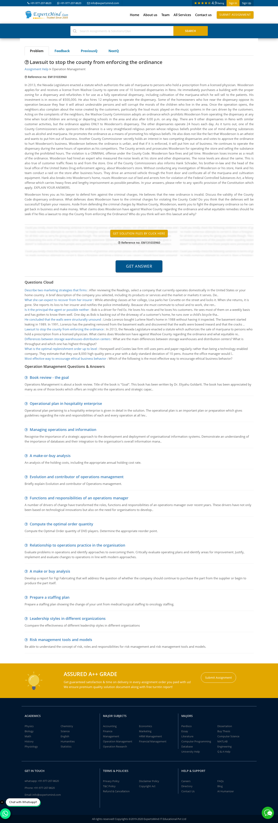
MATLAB (222, 741)
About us (150, 15)
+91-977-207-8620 (40, 3)
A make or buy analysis (50, 571)
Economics (145, 726)
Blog (220, 786)
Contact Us (188, 791)
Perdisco (186, 726)
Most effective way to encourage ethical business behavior (65, 358)
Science (65, 731)
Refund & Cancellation (116, 791)
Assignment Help (36, 69)
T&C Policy (109, 786)
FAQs (220, 781)
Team (165, 15)
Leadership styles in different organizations (68, 618)
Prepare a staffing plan (49, 597)
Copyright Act (147, 786)
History (29, 741)
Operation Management (117, 741)
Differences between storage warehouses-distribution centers (68, 339)
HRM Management (150, 736)
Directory (187, 786)
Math (28, 736)
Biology (29, 731)
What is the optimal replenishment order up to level (61, 349)
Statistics (66, 746)
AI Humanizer (225, 791)
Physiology (31, 746)
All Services (182, 15)
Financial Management (152, 741)
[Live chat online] (268, 813)
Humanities (68, 741)
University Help (190, 751)
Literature (187, 736)
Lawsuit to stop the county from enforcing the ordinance (64, 329)
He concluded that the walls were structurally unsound (63, 319)
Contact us (203, 15)
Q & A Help (223, 751)
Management (111, 736)
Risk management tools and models (61, 639)
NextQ (113, 51)
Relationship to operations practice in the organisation (77, 545)
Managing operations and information (63, 429)
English (65, 736)
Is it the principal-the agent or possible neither (57, 310)
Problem (37, 51)
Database (187, 746)
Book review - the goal (49, 377)
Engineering (224, 746)
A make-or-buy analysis (50, 455)
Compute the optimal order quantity (61, 524)
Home (134, 15)
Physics (29, 726)
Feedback (62, 51)
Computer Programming (196, 741)
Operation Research (115, 746)
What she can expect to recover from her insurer (58, 300)
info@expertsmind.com (105, 3)
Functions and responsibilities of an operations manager (79, 497)
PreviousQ (89, 51)
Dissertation (224, 726)
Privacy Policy (111, 781)
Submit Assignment (235, 14)
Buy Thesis (223, 731)
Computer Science (228, 736)
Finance (107, 731)
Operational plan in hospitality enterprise (66, 403)
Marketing (145, 731)
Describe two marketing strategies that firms (56, 290)
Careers (185, 781)
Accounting (110, 726)
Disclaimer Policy (149, 781)
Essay (184, 731)
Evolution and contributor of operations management (77, 476)
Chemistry (67, 726)
